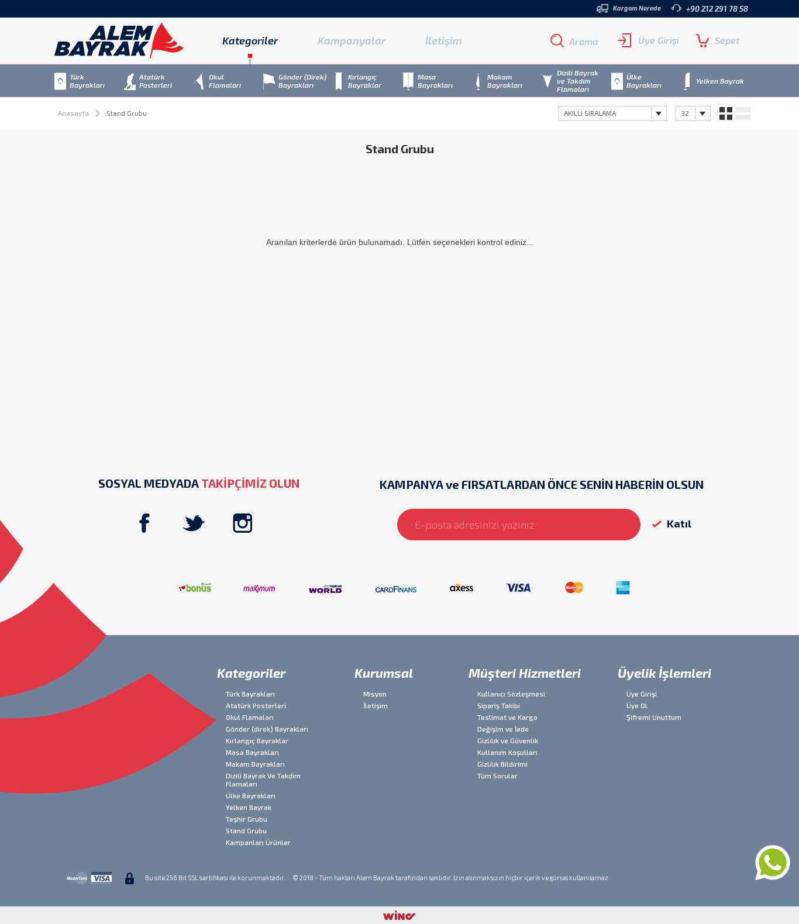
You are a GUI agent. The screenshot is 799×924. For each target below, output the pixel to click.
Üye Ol (637, 705)
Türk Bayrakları (250, 693)
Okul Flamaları (250, 717)
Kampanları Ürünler (258, 842)
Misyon (375, 693)
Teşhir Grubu (246, 819)
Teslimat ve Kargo (507, 717)
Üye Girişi (658, 40)
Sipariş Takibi (498, 705)
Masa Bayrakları (252, 752)
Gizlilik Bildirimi (502, 764)
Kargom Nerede (637, 8)
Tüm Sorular (497, 775)
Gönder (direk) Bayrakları (267, 729)
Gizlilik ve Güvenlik (507, 740)
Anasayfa (73, 113)
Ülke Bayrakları (250, 795)
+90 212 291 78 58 (717, 8)
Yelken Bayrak (248, 807)
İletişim (443, 40)
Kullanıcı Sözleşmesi (511, 693)
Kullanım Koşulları (507, 752)
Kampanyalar (351, 40)
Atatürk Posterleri (256, 705)
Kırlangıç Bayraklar (257, 740)
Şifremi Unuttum (653, 717)
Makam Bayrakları (255, 764)
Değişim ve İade (503, 729)
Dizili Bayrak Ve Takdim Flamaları (263, 779)
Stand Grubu (246, 830)
